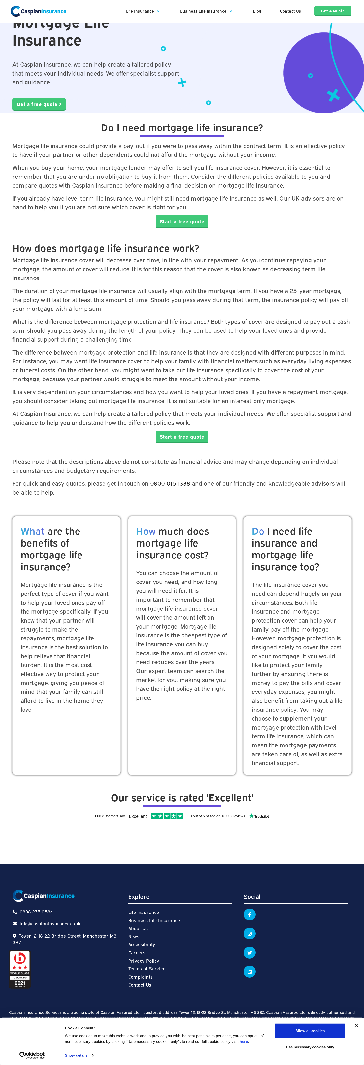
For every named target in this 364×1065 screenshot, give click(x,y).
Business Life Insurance (204, 11)
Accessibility (141, 944)
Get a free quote (38, 104)
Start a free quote (182, 221)
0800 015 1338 (170, 483)
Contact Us (290, 11)
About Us (138, 928)
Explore (139, 896)
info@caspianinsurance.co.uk (50, 923)
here (244, 1042)
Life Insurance (140, 11)
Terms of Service (146, 968)
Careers (137, 952)
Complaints (140, 976)
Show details (76, 1055)
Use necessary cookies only (310, 1047)
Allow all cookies (310, 1031)
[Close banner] (356, 1025)
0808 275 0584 (35, 911)
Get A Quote (333, 10)
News (134, 936)
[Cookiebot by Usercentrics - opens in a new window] (32, 1055)
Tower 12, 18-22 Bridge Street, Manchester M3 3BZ (64, 938)
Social (252, 896)
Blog (257, 11)
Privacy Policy (143, 960)
